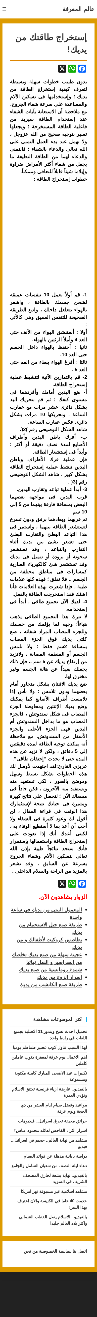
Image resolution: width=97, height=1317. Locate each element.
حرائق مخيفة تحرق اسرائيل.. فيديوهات (52, 1121)
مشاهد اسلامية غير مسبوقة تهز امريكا (54, 1191)
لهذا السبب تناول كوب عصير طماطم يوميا (50, 1047)
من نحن (31, 1251)
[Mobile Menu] (4, 9)
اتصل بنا (79, 1251)
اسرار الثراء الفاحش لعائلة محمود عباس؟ (50, 1130)
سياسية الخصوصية (54, 1251)
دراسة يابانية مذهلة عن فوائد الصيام (55, 1156)
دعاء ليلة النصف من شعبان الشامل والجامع (49, 1165)
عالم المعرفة (79, 8)
